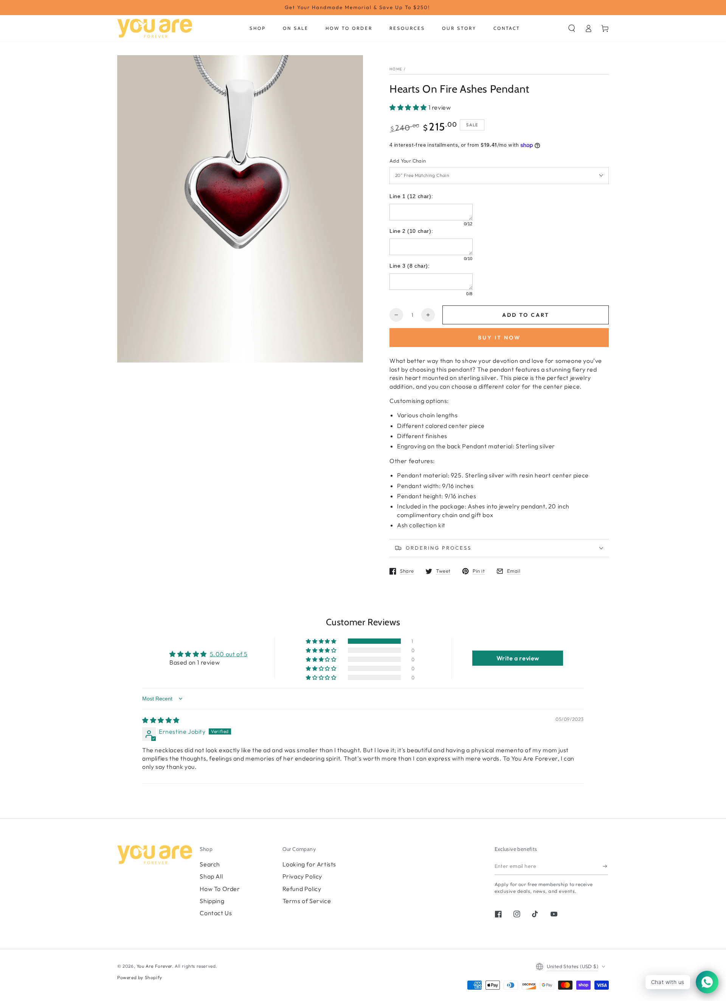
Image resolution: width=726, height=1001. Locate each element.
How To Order (220, 889)
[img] (161, 720)
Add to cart (525, 314)
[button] (571, 28)
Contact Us (216, 913)
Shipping (212, 901)
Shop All (211, 876)
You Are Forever (154, 966)
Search (210, 864)
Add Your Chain (407, 161)
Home (395, 69)
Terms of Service (306, 901)
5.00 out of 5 (229, 654)
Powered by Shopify (139, 977)
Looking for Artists (309, 864)
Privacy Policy (302, 876)
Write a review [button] (517, 658)
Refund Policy (301, 889)
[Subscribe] (605, 866)
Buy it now (499, 337)
